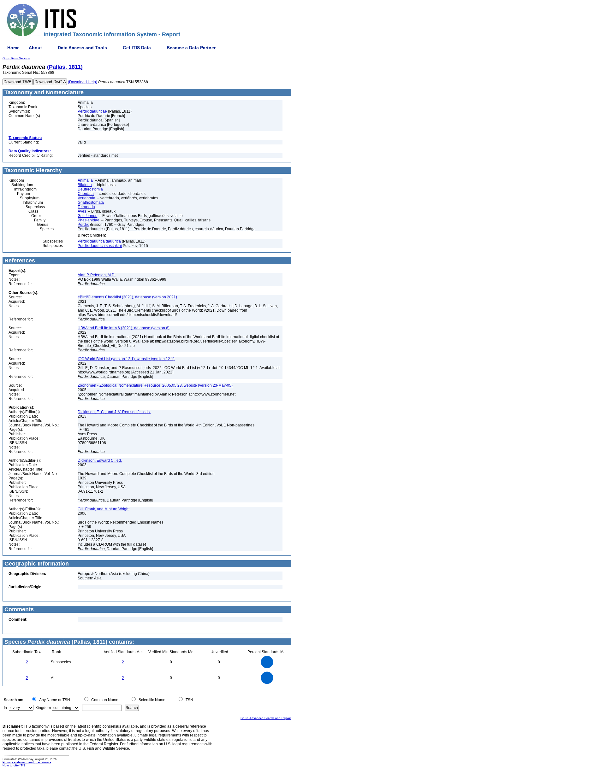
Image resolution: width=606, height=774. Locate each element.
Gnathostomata (91, 202)
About (35, 47)
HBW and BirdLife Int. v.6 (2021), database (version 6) (123, 328)
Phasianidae (88, 220)
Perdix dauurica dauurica (99, 241)
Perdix (83, 224)
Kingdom (43, 708)
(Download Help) (82, 82)
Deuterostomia (90, 189)
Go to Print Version (16, 58)
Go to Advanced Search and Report (266, 718)
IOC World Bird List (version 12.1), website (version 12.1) (126, 359)
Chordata (86, 193)
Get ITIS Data (137, 47)
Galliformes (87, 216)
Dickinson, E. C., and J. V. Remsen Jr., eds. (114, 412)
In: (6, 708)
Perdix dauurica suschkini (100, 245)
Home (13, 47)
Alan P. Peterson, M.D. (97, 275)
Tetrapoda (86, 207)
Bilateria (85, 185)
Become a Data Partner (191, 47)
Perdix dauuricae (92, 111)
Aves (82, 211)
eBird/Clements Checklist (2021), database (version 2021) (127, 297)
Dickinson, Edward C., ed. (100, 460)
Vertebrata (86, 198)
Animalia (85, 180)
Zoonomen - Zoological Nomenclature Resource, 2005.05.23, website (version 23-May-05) (155, 385)
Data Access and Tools (82, 47)
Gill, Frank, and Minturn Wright (103, 509)
